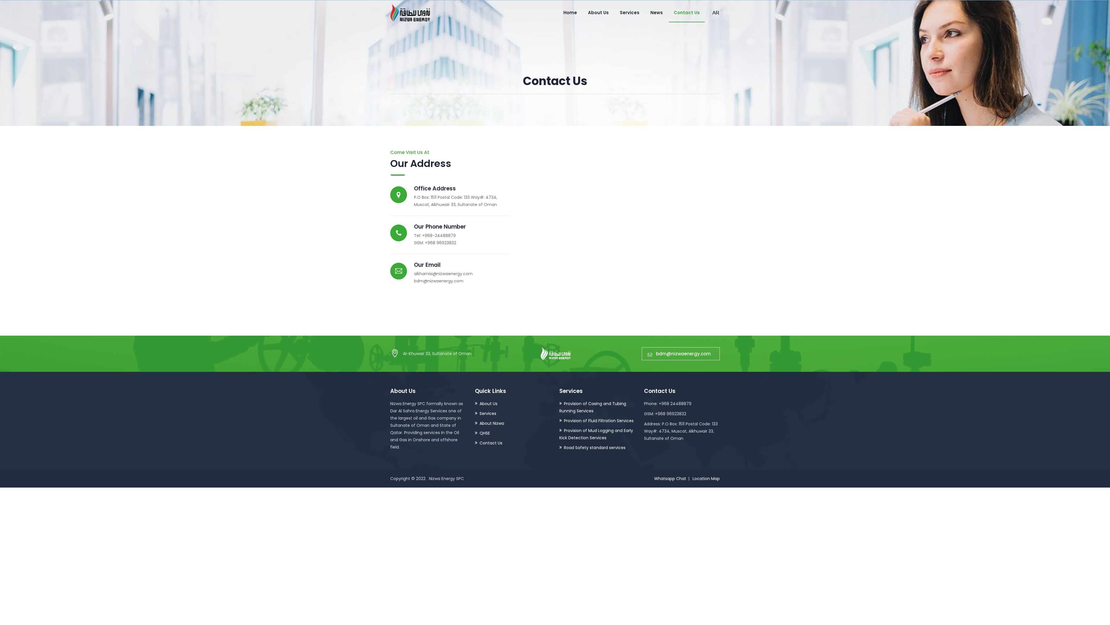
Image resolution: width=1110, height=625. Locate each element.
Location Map (706, 478)
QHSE (485, 433)
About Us (598, 13)
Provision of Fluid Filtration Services (599, 421)
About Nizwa (492, 423)
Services (629, 13)
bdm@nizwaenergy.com (683, 354)
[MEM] (410, 13)
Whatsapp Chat (670, 478)
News (656, 13)
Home (570, 13)
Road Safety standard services (595, 448)
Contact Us (687, 13)
